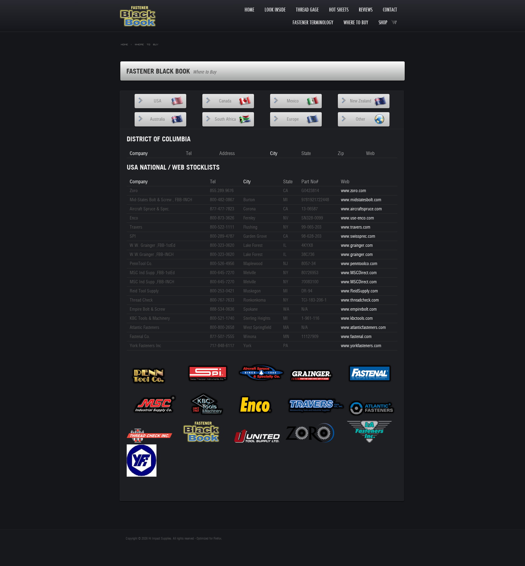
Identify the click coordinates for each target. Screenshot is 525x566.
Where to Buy (356, 22)
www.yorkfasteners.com (361, 345)
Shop (385, 22)
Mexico (293, 101)
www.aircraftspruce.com (361, 209)
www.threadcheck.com (360, 300)
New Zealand (360, 101)
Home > (126, 44)
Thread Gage (307, 9)
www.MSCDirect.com (359, 272)
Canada (225, 101)
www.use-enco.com (357, 218)
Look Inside (275, 9)
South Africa (225, 119)
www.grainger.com (357, 245)
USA (157, 101)
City (273, 153)
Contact (390, 9)
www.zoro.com (353, 190)
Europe (293, 119)
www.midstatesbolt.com (361, 199)
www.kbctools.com (357, 318)
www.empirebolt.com (359, 309)
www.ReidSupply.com (359, 291)
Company (139, 153)
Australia (157, 119)
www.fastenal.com (356, 336)
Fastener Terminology (313, 22)
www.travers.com (355, 227)
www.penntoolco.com (359, 263)
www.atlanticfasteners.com (363, 327)
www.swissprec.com (358, 236)
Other (360, 119)
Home (249, 9)
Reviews (365, 9)
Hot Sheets (338, 9)
